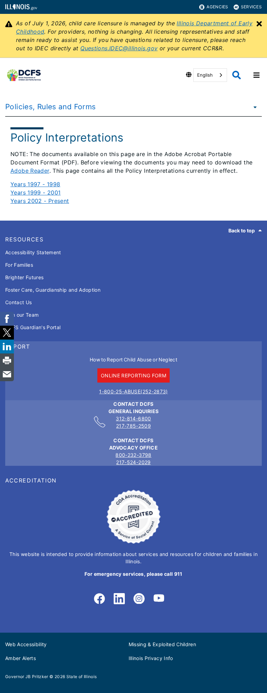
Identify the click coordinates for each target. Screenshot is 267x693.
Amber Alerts (20, 658)
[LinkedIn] (119, 599)
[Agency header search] (236, 75)
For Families (19, 265)
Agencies (217, 6)
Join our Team (22, 315)
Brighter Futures (24, 277)
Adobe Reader (29, 170)
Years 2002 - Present (39, 200)
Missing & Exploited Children (162, 644)
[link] (99, 599)
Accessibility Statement (33, 252)
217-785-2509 (133, 426)
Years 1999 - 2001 (35, 192)
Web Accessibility (26, 644)
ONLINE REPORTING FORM (133, 375)
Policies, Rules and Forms (50, 106)
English (205, 75)
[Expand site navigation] (256, 75)
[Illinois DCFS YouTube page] (158, 599)
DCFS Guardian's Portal (32, 327)
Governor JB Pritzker (26, 676)
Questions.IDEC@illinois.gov (118, 48)
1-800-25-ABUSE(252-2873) (133, 391)
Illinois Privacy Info (151, 658)
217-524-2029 (133, 462)
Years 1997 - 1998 (35, 184)
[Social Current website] (133, 542)
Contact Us (18, 302)
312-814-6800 (133, 418)
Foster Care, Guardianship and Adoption (52, 290)
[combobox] (210, 75)
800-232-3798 (133, 455)
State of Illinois (81, 676)
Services (251, 6)
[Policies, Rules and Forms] (253, 106)
